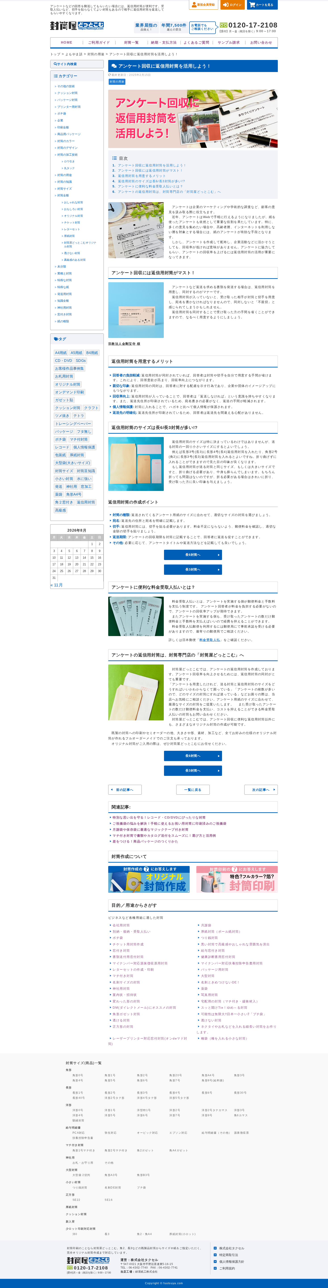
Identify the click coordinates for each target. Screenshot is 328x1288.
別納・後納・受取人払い (132, 931)
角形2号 (142, 1075)
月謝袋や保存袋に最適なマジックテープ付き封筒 (151, 829)
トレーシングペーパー (73, 424)
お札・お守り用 (83, 1162)
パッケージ (64, 431)
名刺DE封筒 (113, 1187)
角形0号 (78, 1075)
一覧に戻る (192, 789)
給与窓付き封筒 (213, 950)
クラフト (91, 408)
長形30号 (240, 1092)
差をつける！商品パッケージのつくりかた (145, 841)
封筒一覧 (131, 42)
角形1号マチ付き (84, 1150)
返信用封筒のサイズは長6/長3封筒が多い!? (151, 181)
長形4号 (174, 1092)
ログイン (235, 4)
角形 (69, 1070)
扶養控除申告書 (83, 1137)
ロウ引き (69, 161)
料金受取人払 (209, 640)
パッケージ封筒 (67, 100)
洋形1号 (110, 1110)
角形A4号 (74, 494)
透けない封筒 (211, 1020)
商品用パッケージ (69, 134)
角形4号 (78, 1080)
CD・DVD (63, 361)
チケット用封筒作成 (128, 944)
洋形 (69, 1105)
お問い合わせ (261, 42)
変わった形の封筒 (126, 1001)
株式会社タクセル (231, 1248)
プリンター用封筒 (69, 106)
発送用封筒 (64, 294)
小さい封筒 (64, 479)
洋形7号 (174, 1115)
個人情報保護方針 (231, 1261)
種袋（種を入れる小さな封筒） (225, 1038)
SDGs (81, 361)
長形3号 (142, 1092)
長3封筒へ (193, 569)
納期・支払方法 (164, 42)
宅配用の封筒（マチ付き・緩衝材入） (230, 1001)
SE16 (109, 1199)
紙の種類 (63, 321)
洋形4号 (78, 1115)
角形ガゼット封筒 (126, 1014)
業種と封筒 (64, 273)
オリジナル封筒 (73, 215)
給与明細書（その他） (217, 1132)
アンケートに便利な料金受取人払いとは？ (150, 186)
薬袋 (204, 988)
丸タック (69, 168)
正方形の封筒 (123, 1026)
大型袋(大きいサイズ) (72, 463)
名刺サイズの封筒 (126, 982)
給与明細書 (73, 1127)
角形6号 (142, 1080)
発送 (58, 486)
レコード (62, 447)
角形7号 (174, 1080)
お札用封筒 (64, 376)
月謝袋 (206, 925)
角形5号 (110, 1080)
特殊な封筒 (64, 280)
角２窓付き (64, 502)
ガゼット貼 (64, 400)
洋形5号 (110, 1115)
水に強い (84, 479)
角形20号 (175, 1075)
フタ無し (84, 431)
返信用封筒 (86, 502)
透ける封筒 (121, 1020)
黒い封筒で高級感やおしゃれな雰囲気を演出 (235, 944)
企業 (60, 120)
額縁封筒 (79, 1120)
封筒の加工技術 (67, 154)
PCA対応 (79, 1132)
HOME (67, 42)
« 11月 (56, 585)
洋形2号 (174, 1110)
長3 (107, 1234)
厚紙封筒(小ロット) (182, 1234)
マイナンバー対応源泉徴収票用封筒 (140, 963)
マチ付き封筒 (123, 976)
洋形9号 (207, 1115)
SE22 (77, 1199)
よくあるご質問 (196, 42)
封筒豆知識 (86, 471)
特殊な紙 (63, 287)
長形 (69, 1087)
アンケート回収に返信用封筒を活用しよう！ (152, 165)
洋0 (75, 1234)
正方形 (70, 1194)
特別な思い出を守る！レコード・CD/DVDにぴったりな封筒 (159, 817)
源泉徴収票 (241, 1132)
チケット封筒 (72, 222)
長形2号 (110, 1092)
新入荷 (70, 1221)
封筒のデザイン (67, 147)
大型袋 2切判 (81, 1174)
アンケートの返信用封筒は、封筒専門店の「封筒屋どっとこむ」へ (169, 191)
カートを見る (264, 4)
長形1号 (78, 1092)
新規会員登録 (206, 4)
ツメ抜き (62, 416)
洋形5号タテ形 (179, 1097)
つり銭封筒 (209, 938)
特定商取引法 (228, 1255)
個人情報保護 (84, 447)
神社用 (71, 486)
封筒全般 (63, 195)
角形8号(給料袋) (213, 1080)
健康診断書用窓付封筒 (218, 957)
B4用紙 (92, 353)
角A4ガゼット (178, 1150)
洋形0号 (78, 1110)
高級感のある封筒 (75, 259)
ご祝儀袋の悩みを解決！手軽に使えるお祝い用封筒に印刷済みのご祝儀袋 (169, 823)
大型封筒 (208, 976)
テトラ (78, 416)
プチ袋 (141, 1187)
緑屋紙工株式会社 (146, 1271)
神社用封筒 (121, 988)
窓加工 (86, 486)
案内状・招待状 (125, 995)
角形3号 (239, 1075)
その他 (109, 1162)
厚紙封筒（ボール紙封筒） (221, 931)
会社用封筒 (121, 925)
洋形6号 (142, 1115)
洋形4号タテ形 (147, 1097)
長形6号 (207, 1092)
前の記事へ (124, 789)
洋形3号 (239, 1110)
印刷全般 (63, 127)
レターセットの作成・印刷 (133, 969)
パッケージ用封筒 (214, 969)
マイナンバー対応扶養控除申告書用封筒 (232, 963)
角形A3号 (111, 1174)
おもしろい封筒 (73, 209)
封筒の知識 (64, 181)
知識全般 (63, 300)
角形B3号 (143, 1174)
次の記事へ (261, 789)
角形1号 (110, 1075)
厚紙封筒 (69, 236)
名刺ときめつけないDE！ (220, 982)
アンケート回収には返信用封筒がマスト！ (150, 170)
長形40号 (79, 1097)
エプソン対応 (178, 1132)
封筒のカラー (66, 141)
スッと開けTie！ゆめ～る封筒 (224, 1007)
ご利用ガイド (99, 42)
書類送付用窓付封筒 (128, 957)
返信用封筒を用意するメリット (142, 176)
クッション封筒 (67, 93)
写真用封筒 (209, 995)
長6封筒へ (193, 554)
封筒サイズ (64, 188)
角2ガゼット (145, 1150)
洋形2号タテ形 (115, 1097)
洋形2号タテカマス (215, 1110)
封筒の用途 (117, 81)
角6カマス (241, 1115)
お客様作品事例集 (69, 368)
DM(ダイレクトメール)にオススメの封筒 (144, 1007)
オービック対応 (147, 1132)
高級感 (60, 510)
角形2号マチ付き (116, 1150)
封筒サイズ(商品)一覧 (84, 1063)
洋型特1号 (144, 1110)
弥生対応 (111, 1132)
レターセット (72, 229)
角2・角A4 (144, 1234)
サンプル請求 (229, 42)
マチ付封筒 (79, 439)
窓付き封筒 (121, 950)
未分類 (61, 266)
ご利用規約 (227, 1268)
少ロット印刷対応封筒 (81, 1228)
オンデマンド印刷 (69, 392)
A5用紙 (77, 353)
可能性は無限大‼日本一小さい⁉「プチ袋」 (234, 1014)
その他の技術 (66, 86)
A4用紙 (61, 353)
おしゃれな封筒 (73, 202)
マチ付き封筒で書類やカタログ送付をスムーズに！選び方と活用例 (164, 835)
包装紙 (60, 455)
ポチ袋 (118, 938)
